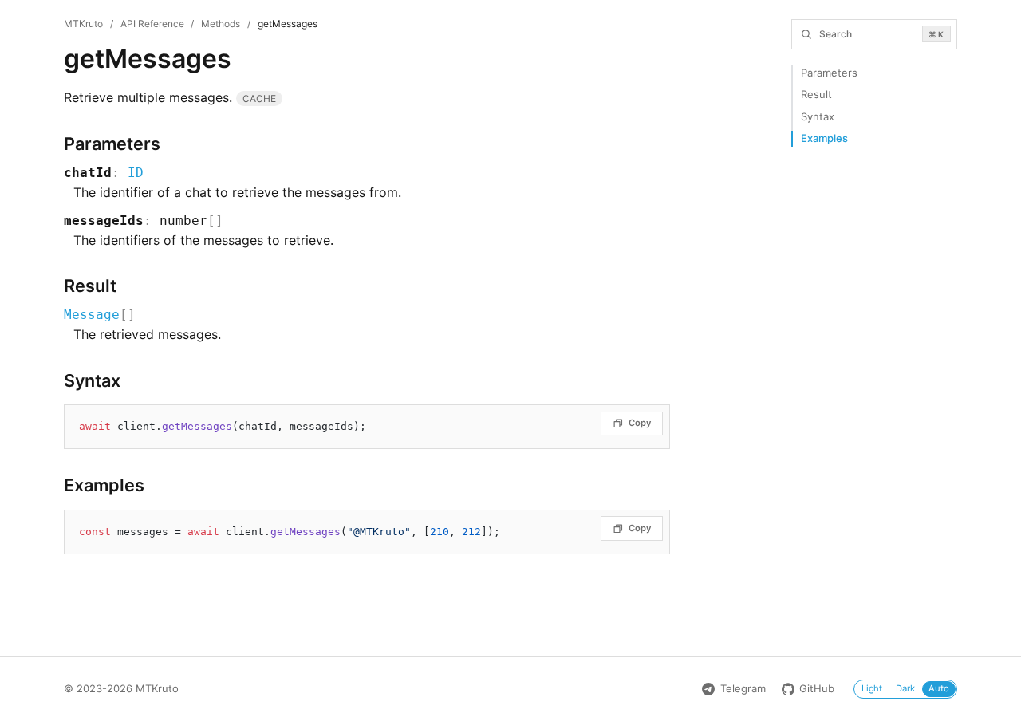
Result (816, 94)
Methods (220, 24)
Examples (824, 138)
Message (92, 314)
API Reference (152, 24)
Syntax (817, 116)
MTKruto (83, 24)
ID (136, 172)
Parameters (829, 72)
